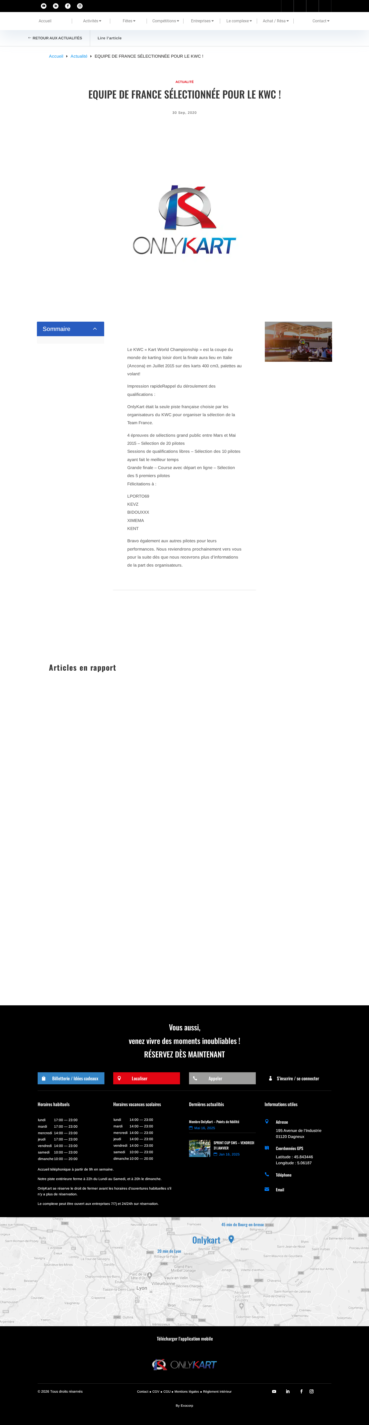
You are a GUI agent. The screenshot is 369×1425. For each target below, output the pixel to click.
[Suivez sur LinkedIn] (55, 6)
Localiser (139, 1078)
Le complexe (237, 21)
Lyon (115, 922)
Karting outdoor (95, 876)
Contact (319, 21)
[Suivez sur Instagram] (80, 6)
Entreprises (201, 21)
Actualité (184, 82)
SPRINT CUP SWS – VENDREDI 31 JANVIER (98, 867)
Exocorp (187, 1405)
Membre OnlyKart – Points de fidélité (214, 1121)
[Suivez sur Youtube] (43, 6)
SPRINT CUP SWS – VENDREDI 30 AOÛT (95, 913)
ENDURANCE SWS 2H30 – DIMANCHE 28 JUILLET (104, 959)
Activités (90, 21)
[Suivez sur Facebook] (68, 6)
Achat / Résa (274, 21)
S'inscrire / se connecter (298, 1078)
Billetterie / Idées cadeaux (75, 1078)
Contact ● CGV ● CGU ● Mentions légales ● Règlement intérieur (184, 1391)
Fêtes (127, 21)
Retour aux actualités (57, 38)
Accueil (45, 21)
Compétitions (164, 21)
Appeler (215, 1078)
